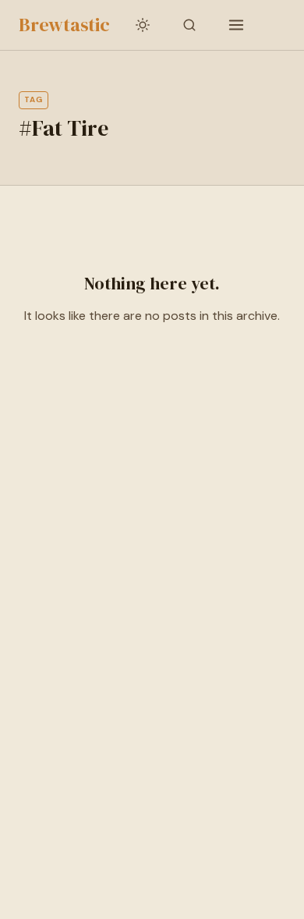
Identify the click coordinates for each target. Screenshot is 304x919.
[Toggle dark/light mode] (143, 25)
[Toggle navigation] (236, 25)
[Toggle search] (189, 25)
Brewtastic (64, 24)
